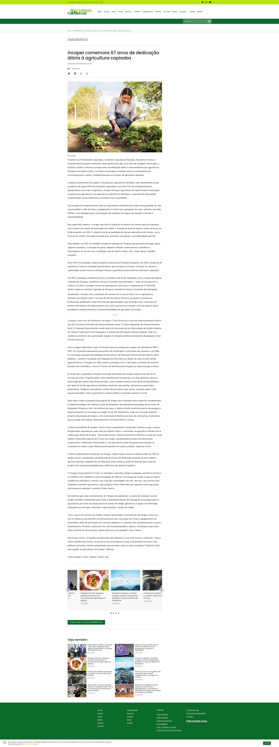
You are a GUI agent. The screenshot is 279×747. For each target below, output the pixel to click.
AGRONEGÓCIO (79, 31)
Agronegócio (132, 710)
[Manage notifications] (5, 742)
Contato (189, 716)
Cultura (130, 716)
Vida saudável (162, 717)
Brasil (129, 719)
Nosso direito (162, 724)
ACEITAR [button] (267, 743)
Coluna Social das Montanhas (169, 730)
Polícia (100, 713)
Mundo (130, 723)
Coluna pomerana (164, 721)
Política (100, 723)
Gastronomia (162, 714)
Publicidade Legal (196, 721)
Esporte (130, 713)
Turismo (100, 726)
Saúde (99, 719)
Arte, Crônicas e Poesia (166, 727)
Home (99, 710)
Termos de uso (192, 710)
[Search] (209, 21)
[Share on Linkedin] (74, 73)
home (69, 31)
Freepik (73, 156)
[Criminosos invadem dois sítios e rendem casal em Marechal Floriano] (131, 590)
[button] (111, 613)
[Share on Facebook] (68, 73)
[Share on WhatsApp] (86, 73)
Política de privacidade (196, 713)
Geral (99, 716)
